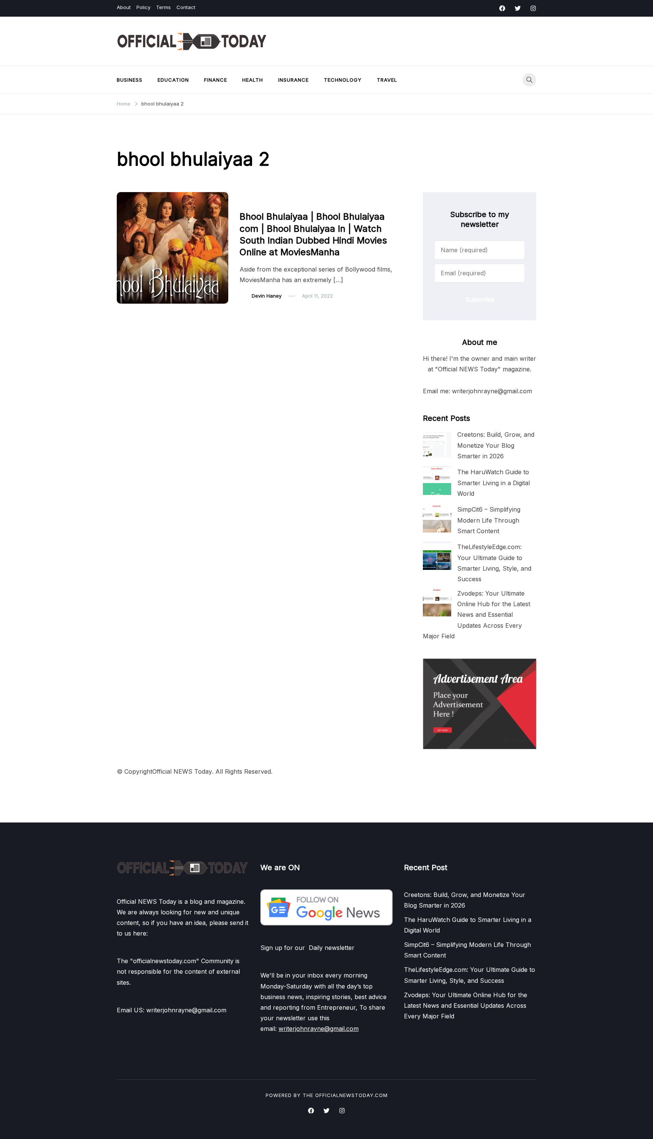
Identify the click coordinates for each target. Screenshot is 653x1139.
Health (252, 80)
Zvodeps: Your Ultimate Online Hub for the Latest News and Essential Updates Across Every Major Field (476, 615)
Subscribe (479, 299)
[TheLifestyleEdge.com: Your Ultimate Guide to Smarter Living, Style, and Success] (437, 556)
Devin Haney (267, 296)
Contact (185, 7)
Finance (215, 80)
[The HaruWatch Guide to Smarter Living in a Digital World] (437, 481)
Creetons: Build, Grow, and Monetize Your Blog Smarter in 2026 (495, 445)
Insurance (293, 80)
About (124, 7)
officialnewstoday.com (351, 1095)
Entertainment (260, 201)
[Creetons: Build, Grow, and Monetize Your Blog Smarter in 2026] (437, 443)
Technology (343, 80)
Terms (163, 7)
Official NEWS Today (182, 771)
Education (173, 80)
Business (129, 80)
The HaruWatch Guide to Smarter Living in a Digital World (493, 482)
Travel (387, 80)
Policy (143, 7)
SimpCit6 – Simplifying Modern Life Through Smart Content (488, 520)
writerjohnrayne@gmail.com (319, 1028)
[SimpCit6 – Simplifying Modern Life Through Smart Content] (437, 518)
